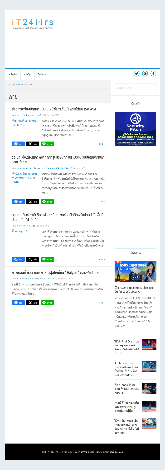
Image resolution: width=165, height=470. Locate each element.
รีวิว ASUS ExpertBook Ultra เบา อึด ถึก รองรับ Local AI (134, 289)
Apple (22, 168)
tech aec (43, 279)
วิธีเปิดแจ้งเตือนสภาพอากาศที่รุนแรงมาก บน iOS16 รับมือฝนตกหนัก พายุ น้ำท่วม (58, 159)
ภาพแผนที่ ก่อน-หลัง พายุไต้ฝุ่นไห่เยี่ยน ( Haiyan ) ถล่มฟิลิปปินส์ (55, 272)
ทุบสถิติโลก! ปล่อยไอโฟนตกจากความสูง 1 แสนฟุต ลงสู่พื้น (127, 406)
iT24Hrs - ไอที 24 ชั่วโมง (61, 452)
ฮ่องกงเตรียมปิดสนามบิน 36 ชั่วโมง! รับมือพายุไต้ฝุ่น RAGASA (54, 109)
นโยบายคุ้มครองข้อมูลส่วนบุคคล (109, 452)
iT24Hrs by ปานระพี (33, 23)
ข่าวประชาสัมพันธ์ (27, 226)
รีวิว (92, 452)
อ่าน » (102, 144)
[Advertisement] (112, 38)
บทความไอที (86, 452)
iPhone (29, 168)
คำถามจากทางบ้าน (35, 115)
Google (23, 279)
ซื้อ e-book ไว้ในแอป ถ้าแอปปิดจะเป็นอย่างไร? (127, 388)
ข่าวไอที (23, 115)
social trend (33, 279)
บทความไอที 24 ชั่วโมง (59, 168)
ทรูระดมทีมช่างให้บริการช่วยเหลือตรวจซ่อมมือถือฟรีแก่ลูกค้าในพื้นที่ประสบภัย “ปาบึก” (57, 217)
